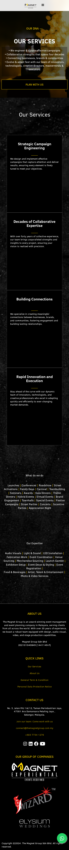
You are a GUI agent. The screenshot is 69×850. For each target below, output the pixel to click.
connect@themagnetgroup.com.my (34, 728)
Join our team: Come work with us (34, 721)
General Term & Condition (34, 680)
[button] (43, 5)
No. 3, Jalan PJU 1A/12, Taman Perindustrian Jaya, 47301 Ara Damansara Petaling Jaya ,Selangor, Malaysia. (34, 711)
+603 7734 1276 (34, 734)
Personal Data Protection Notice (34, 686)
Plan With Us (35, 84)
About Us (35, 673)
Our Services (34, 666)
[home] (29, 5)
